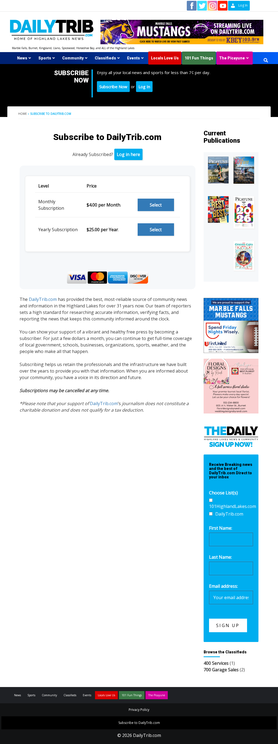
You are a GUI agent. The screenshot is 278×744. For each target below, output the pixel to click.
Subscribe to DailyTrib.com (139, 722)
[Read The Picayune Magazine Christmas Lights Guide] (243, 256)
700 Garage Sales (221, 670)
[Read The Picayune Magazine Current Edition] (218, 170)
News (22, 58)
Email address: (223, 586)
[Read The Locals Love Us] (218, 209)
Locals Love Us (165, 58)
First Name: (220, 528)
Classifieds (105, 58)
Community (73, 58)
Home (22, 114)
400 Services (216, 663)
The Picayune (232, 58)
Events (133, 58)
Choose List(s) (223, 493)
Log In (144, 86)
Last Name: (220, 557)
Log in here (128, 154)
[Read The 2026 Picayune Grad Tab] (243, 212)
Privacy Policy (139, 709)
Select (156, 205)
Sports (44, 58)
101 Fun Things (199, 58)
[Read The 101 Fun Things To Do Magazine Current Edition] (243, 170)
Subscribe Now (113, 86)
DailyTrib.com (43, 299)
